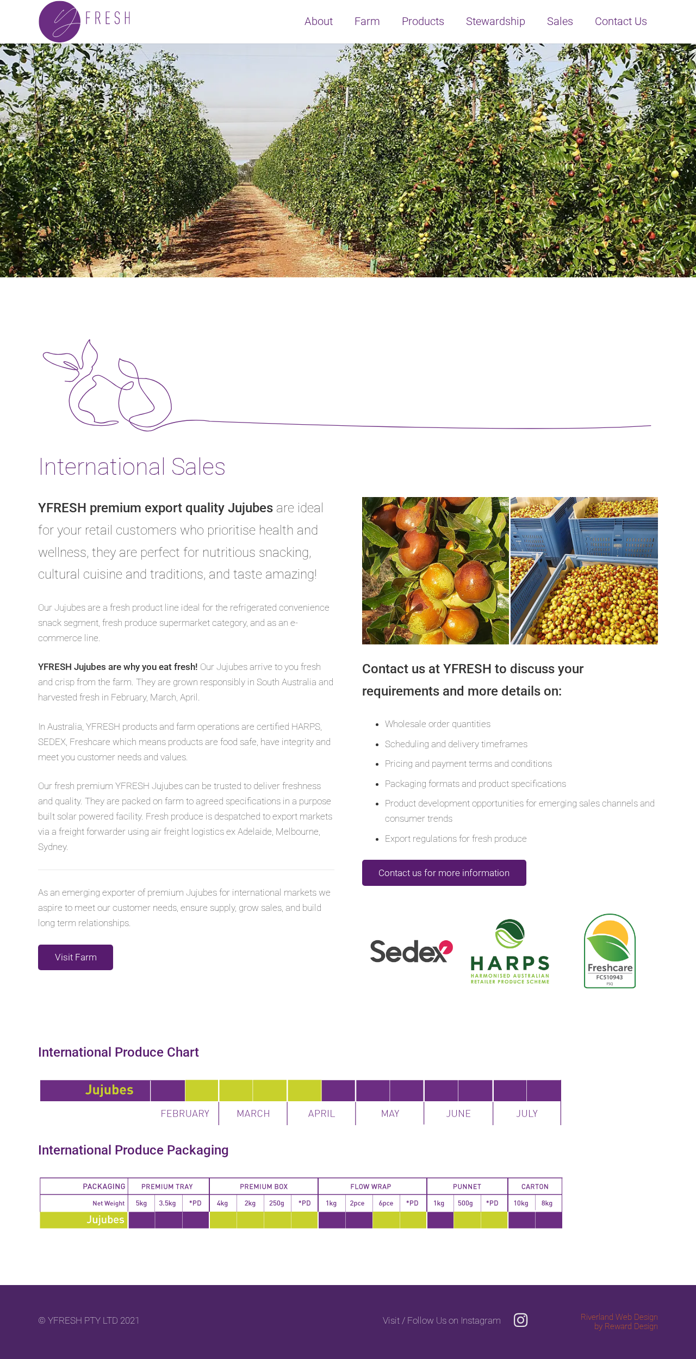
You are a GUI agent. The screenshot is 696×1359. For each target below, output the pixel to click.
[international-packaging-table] (348, 1202)
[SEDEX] (410, 951)
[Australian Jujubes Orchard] (435, 570)
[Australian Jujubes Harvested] (584, 570)
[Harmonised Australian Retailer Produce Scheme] (509, 951)
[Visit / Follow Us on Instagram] (515, 1321)
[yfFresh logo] (84, 22)
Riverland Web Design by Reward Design (619, 1321)
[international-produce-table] (348, 1101)
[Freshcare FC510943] (609, 951)
